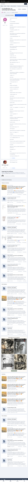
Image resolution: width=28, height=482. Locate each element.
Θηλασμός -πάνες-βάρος (11, 227)
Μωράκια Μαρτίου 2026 (11, 197)
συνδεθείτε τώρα (7, 173)
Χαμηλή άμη (9, 328)
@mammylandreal (14, 370)
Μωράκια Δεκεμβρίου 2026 (12, 245)
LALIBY (8, 275)
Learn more (1, 1)
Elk (7, 194)
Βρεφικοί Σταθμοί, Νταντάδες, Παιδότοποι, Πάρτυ (14, 317)
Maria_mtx (8, 233)
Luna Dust (8, 246)
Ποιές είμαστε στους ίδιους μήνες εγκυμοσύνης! (13, 196)
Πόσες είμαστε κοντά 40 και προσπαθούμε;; (15, 255)
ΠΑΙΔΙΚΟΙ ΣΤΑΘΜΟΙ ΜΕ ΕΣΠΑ (12, 265)
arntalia (9, 389)
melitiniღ (8, 207)
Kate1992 (8, 228)
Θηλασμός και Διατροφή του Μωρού (12, 226)
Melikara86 (8, 256)
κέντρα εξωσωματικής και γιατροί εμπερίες (15, 274)
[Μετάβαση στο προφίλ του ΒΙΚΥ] (2, 12)
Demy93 (8, 189)
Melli (8, 319)
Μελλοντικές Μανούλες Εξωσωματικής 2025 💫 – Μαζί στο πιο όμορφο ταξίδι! (16, 206)
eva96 (8, 202)
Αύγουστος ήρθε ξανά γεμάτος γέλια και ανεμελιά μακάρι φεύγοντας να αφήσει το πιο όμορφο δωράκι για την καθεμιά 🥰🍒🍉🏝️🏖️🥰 (16, 187)
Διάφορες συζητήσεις (15, 12)
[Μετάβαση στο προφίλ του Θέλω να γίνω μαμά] (5, 162)
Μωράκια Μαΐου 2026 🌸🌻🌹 (12, 217)
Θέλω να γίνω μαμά (10, 185)
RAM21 (8, 271)
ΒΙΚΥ (5, 12)
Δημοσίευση (13, 381)
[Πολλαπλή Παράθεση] (10, 158)
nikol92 (8, 334)
